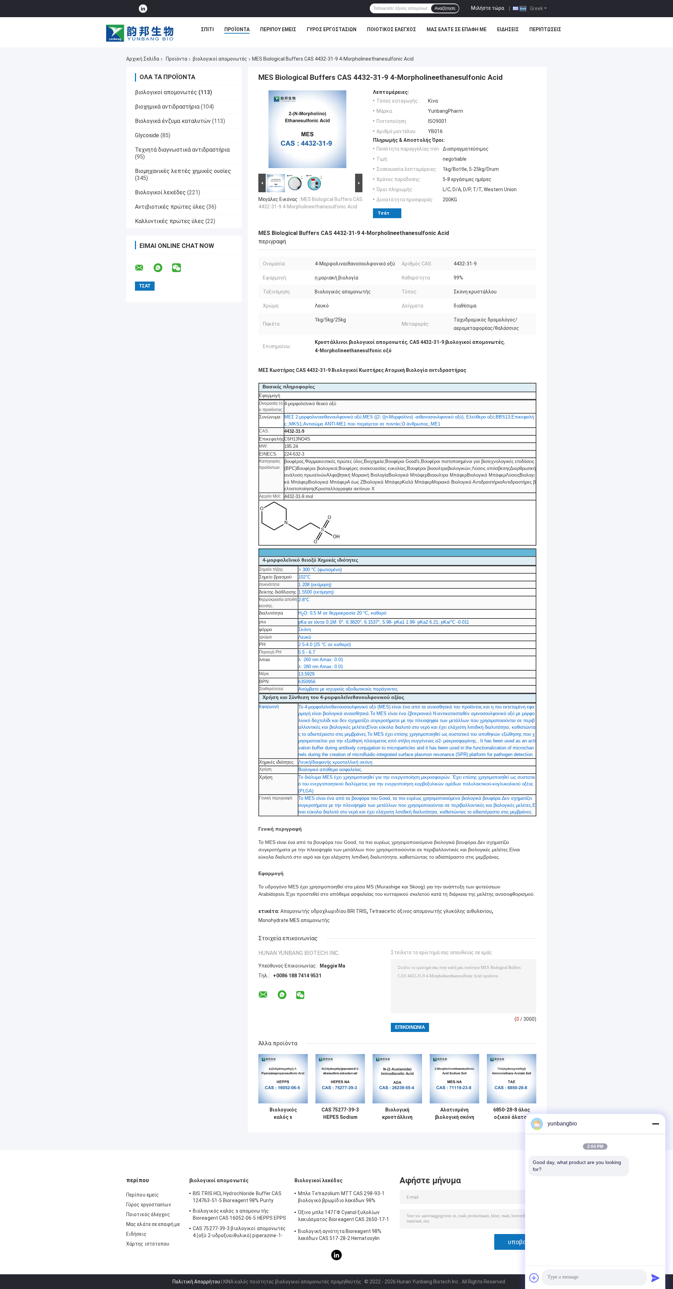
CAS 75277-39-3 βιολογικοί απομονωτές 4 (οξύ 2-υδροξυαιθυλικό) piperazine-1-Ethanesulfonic (239, 1233)
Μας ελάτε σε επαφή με (457, 29)
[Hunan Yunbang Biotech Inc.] (140, 31)
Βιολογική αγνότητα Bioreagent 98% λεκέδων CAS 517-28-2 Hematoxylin (339, 1234)
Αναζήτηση (445, 8)
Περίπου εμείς (278, 29)
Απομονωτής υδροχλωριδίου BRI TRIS (323, 911)
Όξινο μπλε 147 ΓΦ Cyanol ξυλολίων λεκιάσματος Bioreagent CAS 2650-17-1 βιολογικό (343, 1217)
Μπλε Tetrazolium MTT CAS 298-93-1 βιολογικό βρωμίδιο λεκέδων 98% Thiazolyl (341, 1198)
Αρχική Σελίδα (142, 59)
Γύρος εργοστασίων (331, 29)
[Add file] (534, 1277)
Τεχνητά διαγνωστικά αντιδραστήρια (182, 149)
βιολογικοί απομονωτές (220, 59)
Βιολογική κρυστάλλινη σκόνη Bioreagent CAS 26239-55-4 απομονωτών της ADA (397, 1113)
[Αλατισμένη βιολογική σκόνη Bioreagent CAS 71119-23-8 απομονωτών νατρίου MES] (454, 1078)
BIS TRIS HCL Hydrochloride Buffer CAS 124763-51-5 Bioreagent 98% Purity (237, 1197)
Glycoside (147, 135)
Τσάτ (383, 213)
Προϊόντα (237, 29)
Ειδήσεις (508, 29)
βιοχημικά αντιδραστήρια (167, 106)
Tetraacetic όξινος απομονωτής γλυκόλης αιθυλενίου (430, 911)
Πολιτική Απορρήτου (196, 1281)
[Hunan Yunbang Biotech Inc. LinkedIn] (143, 8)
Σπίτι (207, 29)
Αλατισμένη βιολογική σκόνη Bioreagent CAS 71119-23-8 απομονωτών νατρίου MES (454, 1113)
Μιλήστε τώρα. (488, 8)
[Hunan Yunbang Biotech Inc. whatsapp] (162, 268)
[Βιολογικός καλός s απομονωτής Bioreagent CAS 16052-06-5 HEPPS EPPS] (283, 1078)
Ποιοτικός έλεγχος (391, 29)
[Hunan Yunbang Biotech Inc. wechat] (181, 268)
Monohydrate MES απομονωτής (294, 920)
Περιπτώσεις (545, 29)
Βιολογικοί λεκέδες (160, 192)
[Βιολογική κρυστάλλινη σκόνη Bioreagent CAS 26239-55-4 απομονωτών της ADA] (397, 1078)
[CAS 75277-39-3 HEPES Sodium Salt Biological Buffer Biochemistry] (340, 1078)
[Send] (655, 1277)
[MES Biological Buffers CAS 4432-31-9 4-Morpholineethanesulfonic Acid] (307, 130)
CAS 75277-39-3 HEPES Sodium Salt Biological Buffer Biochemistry (340, 1113)
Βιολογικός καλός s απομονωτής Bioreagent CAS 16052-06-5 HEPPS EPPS (283, 1113)
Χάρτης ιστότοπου (148, 1244)
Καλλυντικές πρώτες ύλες (169, 221)
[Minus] (655, 1124)
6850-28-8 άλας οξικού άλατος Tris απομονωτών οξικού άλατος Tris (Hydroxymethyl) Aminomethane (511, 1113)
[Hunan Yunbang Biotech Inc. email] (143, 268)
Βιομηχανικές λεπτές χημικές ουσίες (183, 171)
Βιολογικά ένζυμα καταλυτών (173, 121)
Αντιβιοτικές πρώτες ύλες (170, 206)
